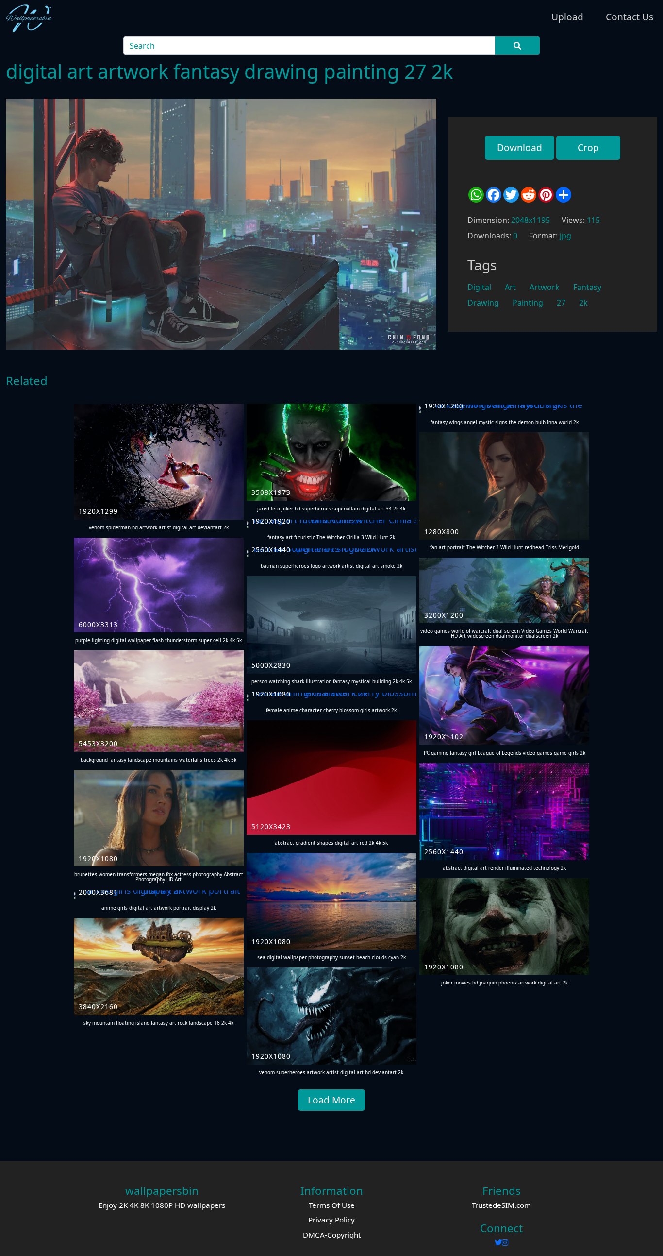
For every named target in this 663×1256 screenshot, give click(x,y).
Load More (331, 1099)
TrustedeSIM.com (501, 1205)
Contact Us (629, 16)
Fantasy (587, 287)
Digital (479, 287)
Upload (567, 16)
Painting (528, 302)
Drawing (483, 302)
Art (510, 287)
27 (561, 302)
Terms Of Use (332, 1205)
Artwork (545, 287)
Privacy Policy (331, 1219)
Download (519, 147)
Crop (588, 147)
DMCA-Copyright (332, 1234)
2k (583, 302)
